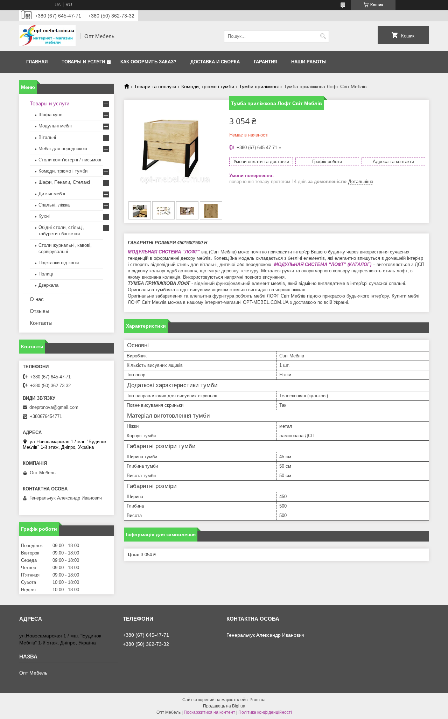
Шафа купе (50, 114)
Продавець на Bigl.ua (224, 706)
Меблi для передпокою (62, 148)
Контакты (41, 323)
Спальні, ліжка (54, 205)
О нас (37, 299)
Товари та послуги (155, 86)
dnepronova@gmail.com (53, 407)
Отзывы (39, 311)
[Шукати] (323, 36)
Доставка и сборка (215, 61)
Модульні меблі (55, 125)
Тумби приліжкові (259, 86)
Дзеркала (48, 285)
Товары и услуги (83, 61)
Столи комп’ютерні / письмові (69, 159)
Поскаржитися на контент (209, 712)
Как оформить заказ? (148, 61)
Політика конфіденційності (265, 712)
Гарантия (265, 61)
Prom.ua (258, 699)
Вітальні (47, 137)
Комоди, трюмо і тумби (207, 86)
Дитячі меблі (51, 193)
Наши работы (309, 61)
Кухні (44, 216)
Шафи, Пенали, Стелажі (64, 182)
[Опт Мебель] (47, 36)
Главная (37, 61)
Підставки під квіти (58, 262)
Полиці (45, 274)
